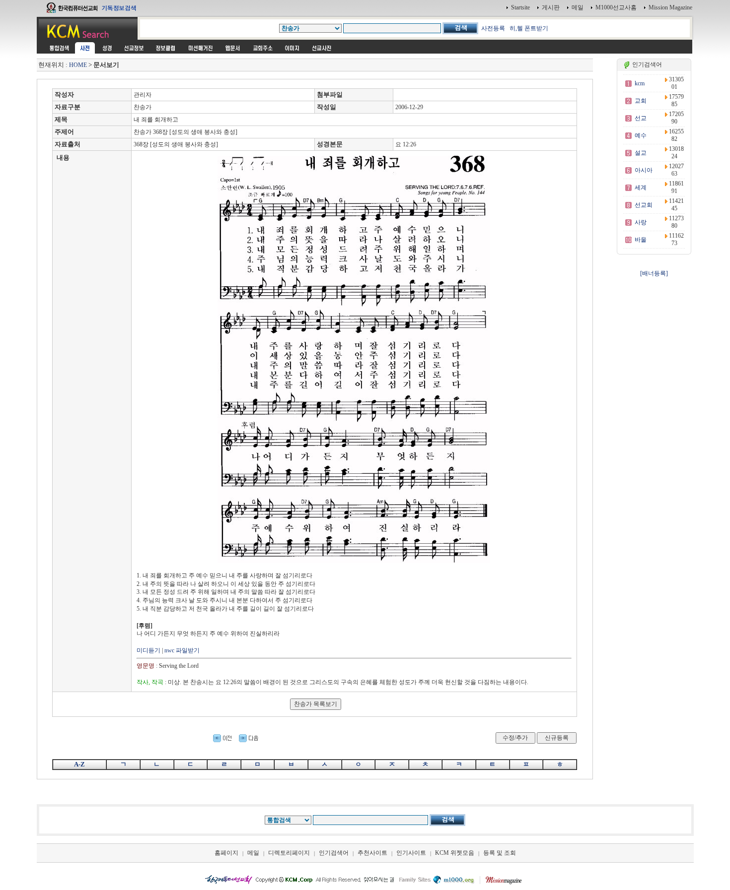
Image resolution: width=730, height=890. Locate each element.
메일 (578, 7)
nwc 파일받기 (182, 650)
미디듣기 (148, 650)
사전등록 (493, 28)
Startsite (520, 7)
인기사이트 (411, 852)
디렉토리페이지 (289, 852)
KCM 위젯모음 (454, 852)
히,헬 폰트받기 (529, 28)
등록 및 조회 (499, 852)
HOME (78, 65)
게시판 (551, 7)
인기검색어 (334, 852)
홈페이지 (226, 852)
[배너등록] (654, 273)
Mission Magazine (670, 7)
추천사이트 (372, 852)
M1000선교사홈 (616, 7)
